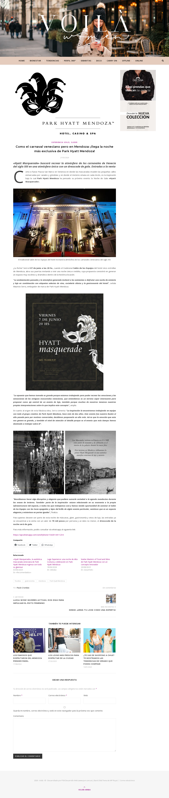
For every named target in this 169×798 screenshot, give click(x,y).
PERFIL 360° (70, 60)
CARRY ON (112, 60)
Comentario (18, 716)
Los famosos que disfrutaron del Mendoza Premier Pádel (27, 658)
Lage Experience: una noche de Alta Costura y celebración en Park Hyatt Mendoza (62, 562)
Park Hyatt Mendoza (57, 581)
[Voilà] (84, 25)
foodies (18, 581)
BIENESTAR (35, 60)
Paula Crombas (23, 587)
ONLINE (139, 60)
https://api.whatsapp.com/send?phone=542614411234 (38, 534)
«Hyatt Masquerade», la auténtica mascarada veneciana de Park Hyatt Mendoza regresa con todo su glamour (27, 563)
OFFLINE (126, 60)
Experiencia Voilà (60, 142)
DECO (99, 60)
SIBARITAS (86, 60)
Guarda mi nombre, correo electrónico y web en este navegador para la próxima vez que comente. (58, 710)
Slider (74, 142)
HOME (22, 60)
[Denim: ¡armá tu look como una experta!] (111, 599)
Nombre (17, 695)
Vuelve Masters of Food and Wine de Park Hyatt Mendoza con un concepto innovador (95, 562)
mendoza (42, 581)
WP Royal (114, 780)
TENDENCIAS (52, 60)
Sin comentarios (109, 587)
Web (86, 695)
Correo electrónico (57, 695)
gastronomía (29, 581)
